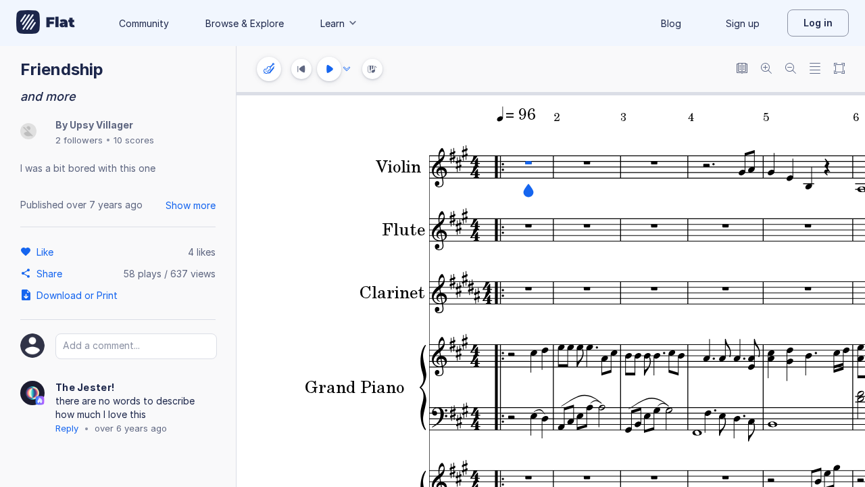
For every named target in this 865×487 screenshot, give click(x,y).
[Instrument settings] (269, 69)
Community (144, 23)
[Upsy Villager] (28, 132)
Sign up (743, 23)
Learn (332, 23)
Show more (191, 205)
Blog (671, 23)
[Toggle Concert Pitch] (742, 69)
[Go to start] (301, 69)
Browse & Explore (244, 23)
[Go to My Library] (45, 23)
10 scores (134, 140)
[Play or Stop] (329, 69)
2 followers (79, 140)
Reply (66, 428)
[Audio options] (346, 69)
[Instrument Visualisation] (372, 69)
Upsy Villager (101, 125)
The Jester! (84, 387)
